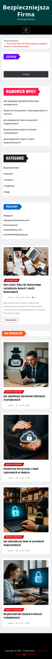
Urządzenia (9, 185)
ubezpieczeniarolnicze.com (16, 220)
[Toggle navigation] (26, 30)
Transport (8, 179)
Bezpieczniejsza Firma (26, 10)
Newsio (19, 654)
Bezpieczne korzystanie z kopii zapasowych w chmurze (21, 471)
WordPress (40, 650)
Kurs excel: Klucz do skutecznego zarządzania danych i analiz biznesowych (22, 288)
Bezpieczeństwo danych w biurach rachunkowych (23, 616)
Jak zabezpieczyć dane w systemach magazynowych (24, 543)
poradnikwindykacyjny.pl (16, 234)
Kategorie (8, 215)
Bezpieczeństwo (11, 167)
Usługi (6, 192)
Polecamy (8, 173)
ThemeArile (31, 654)
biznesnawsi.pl (11, 225)
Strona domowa (11, 40)
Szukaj (11, 56)
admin (11, 297)
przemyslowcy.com (13, 229)
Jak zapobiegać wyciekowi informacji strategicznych (24, 398)
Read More (11, 320)
